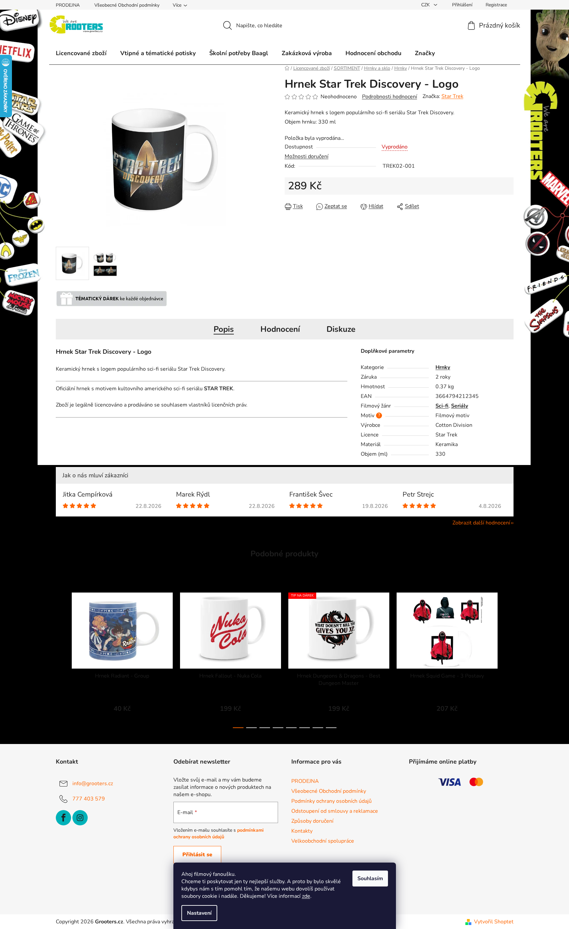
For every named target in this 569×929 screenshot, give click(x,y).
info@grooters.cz (92, 783)
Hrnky (442, 367)
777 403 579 (88, 798)
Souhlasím (370, 878)
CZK (426, 5)
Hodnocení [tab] (280, 329)
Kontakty (302, 831)
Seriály (459, 406)
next (508, 658)
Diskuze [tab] (341, 329)
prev (61, 658)
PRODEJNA (68, 5)
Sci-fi (441, 406)
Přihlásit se (197, 854)
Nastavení (199, 913)
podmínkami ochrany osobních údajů (218, 833)
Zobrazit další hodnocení (481, 522)
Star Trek (452, 96)
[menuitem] (81, 53)
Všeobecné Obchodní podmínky (126, 5)
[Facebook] (63, 817)
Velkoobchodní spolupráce (322, 841)
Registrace (496, 5)
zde (306, 896)
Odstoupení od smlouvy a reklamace (334, 811)
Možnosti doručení (307, 156)
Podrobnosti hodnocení (389, 96)
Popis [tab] (224, 329)
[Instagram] (80, 817)
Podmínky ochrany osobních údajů (331, 801)
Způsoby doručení (312, 821)
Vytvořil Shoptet (494, 921)
